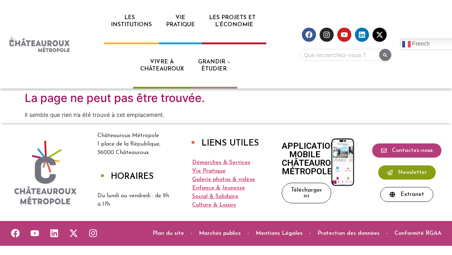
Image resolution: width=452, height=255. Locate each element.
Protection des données (348, 233)
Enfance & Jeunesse (218, 188)
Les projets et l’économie (234, 21)
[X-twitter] (380, 35)
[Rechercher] (385, 55)
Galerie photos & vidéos (223, 179)
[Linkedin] (362, 35)
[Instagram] (327, 35)
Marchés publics (220, 233)
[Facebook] (309, 35)
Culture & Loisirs (214, 205)
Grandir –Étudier (214, 65)
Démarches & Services (221, 162)
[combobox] (344, 55)
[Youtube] (344, 35)
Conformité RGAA (417, 233)
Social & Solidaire (215, 196)
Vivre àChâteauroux (162, 65)
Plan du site (168, 233)
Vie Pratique (209, 171)
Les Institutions (131, 21)
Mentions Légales (279, 233)
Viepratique (180, 21)
